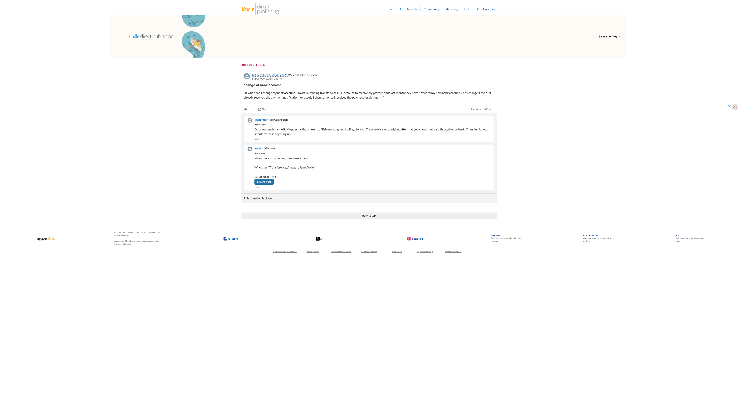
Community (431, 9)
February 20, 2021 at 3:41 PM (267, 78)
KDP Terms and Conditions (285, 252)
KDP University (486, 9)
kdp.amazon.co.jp (425, 252)
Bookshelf (394, 9)
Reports (412, 9)
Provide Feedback (453, 252)
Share (265, 109)
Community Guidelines (341, 252)
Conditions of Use (369, 252)
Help (467, 9)
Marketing (451, 9)
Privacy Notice (313, 252)
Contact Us (397, 252)
